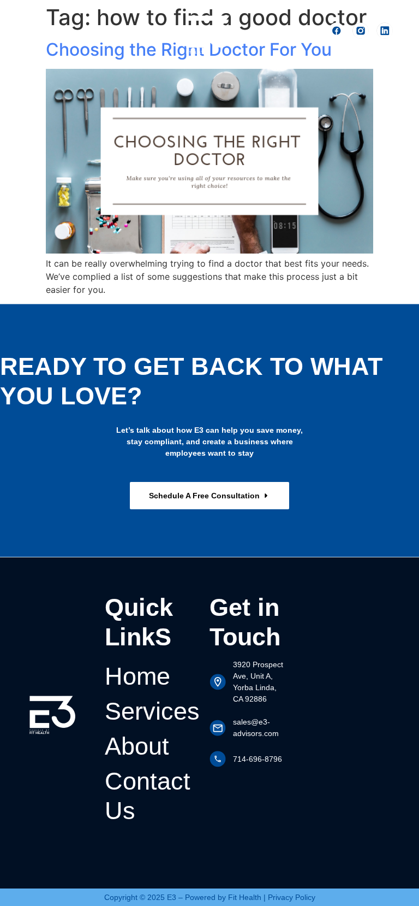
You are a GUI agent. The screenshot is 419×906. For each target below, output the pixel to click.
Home (137, 676)
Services (152, 711)
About (137, 746)
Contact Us (147, 796)
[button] (161, 32)
